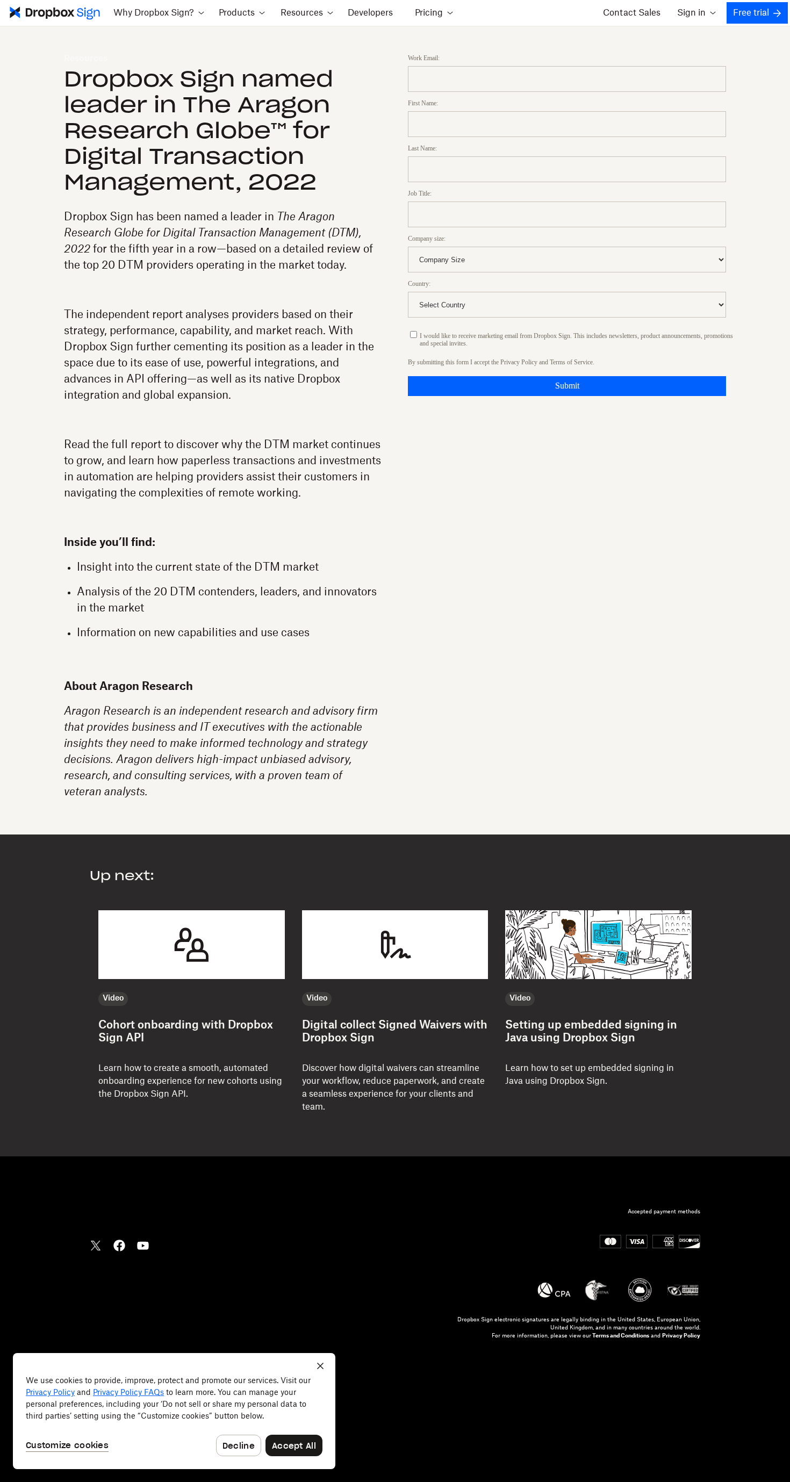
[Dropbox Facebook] (119, 1244)
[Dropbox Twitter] (96, 1244)
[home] (53, 13)
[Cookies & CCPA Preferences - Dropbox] (174, 1411)
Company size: (427, 238)
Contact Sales (631, 13)
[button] (158, 13)
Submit (567, 385)
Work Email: (424, 58)
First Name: (423, 103)
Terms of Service (571, 362)
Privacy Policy (518, 362)
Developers (370, 13)
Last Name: (422, 148)
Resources (85, 58)
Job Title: (420, 193)
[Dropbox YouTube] (143, 1244)
